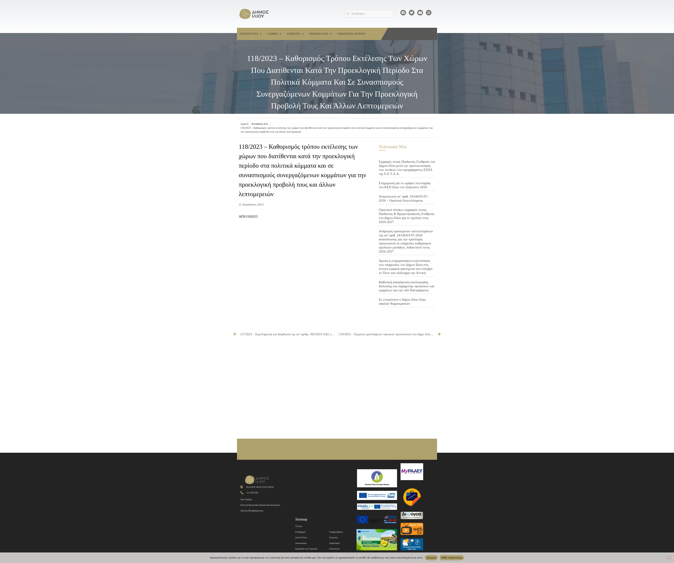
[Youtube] (420, 12)
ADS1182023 (248, 216)
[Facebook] (403, 12)
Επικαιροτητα (249, 33)
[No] (668, 557)
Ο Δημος (272, 33)
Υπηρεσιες (293, 33)
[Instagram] (428, 12)
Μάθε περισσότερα (451, 557)
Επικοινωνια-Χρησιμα (351, 33)
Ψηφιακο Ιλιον (318, 33)
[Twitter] (411, 12)
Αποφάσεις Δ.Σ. (260, 123)
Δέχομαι (431, 557)
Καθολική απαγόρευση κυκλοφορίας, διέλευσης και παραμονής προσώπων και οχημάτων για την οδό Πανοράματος (406, 286)
